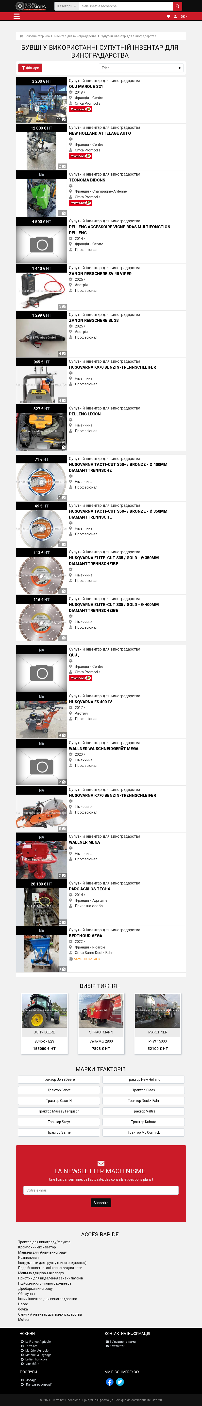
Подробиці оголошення (45, 1020)
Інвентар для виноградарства (75, 36)
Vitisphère (32, 1364)
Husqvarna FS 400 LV (33, 695)
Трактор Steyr (59, 1122)
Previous (26, 1025)
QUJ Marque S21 (29, 79)
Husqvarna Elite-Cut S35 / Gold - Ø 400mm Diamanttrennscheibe (68, 597)
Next (176, 1025)
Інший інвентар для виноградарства (47, 1299)
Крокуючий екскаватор (37, 1247)
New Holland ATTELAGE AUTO (40, 126)
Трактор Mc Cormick (144, 1132)
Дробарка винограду (35, 1289)
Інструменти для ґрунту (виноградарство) (52, 1263)
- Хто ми (156, 1400)
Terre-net (31, 1346)
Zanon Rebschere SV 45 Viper (40, 266)
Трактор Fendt (59, 1090)
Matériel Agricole (37, 1350)
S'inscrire (101, 1203)
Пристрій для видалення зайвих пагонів (50, 1278)
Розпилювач (28, 1257)
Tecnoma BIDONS (30, 173)
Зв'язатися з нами (123, 1341)
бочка (23, 1309)
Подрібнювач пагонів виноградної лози (50, 1268)
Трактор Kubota (143, 1122)
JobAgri (31, 1380)
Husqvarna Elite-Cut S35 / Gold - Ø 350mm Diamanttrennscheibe (68, 551)
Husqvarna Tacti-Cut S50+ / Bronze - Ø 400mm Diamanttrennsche (70, 457)
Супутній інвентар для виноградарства (128, 36)
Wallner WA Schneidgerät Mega (41, 741)
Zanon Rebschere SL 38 (35, 313)
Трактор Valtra (143, 1111)
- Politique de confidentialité (132, 1400)
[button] (16, 16)
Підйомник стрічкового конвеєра (44, 1283)
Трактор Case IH (59, 1101)
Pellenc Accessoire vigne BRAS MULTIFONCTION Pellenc (62, 220)
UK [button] (183, 16)
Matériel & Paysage (38, 1355)
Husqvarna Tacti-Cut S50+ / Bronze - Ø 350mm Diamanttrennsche (70, 504)
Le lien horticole (36, 1359)
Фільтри (32, 68)
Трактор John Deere (59, 1079)
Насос (23, 1304)
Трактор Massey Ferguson (59, 1111)
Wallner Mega (27, 835)
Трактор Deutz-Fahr (143, 1101)
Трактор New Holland (143, 1079)
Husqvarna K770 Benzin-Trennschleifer (47, 788)
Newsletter (117, 1346)
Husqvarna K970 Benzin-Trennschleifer (47, 360)
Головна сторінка (37, 36)
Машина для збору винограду (42, 1252)
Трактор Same (59, 1132)
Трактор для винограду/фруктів (44, 1242)
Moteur (24, 1320)
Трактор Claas (143, 1090)
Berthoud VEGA (28, 929)
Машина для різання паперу (41, 1273)
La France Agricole (38, 1341)
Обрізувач (26, 1294)
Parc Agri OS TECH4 (32, 882)
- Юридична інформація (96, 1400)
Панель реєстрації (38, 1384)
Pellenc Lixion (27, 407)
